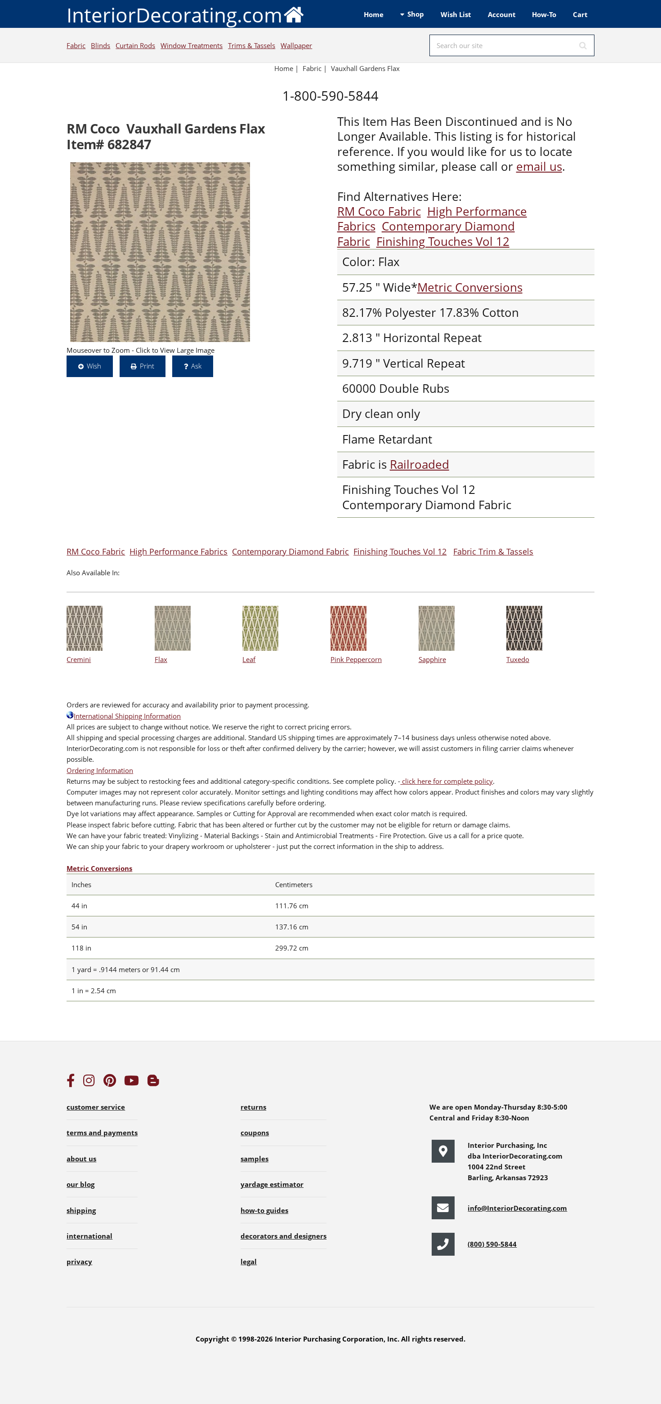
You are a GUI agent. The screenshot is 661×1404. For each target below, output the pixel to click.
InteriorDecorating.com (174, 14)
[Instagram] (89, 1082)
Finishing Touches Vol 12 (442, 241)
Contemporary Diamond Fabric (290, 551)
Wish (94, 365)
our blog (80, 1184)
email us (539, 166)
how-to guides (264, 1210)
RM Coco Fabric (379, 211)
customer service (96, 1106)
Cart (580, 14)
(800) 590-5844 (492, 1244)
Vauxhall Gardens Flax (365, 68)
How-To (544, 14)
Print (147, 365)
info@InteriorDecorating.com (517, 1208)
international (89, 1235)
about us (81, 1158)
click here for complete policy (446, 781)
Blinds (100, 45)
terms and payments (102, 1132)
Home (374, 14)
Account (502, 14)
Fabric (76, 45)
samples (254, 1158)
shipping (81, 1210)
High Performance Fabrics (179, 551)
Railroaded (419, 464)
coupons (255, 1132)
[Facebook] (71, 1082)
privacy (79, 1261)
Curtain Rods (135, 45)
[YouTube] (131, 1082)
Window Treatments (192, 45)
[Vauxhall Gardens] (160, 252)
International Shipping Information (127, 715)
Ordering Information (100, 770)
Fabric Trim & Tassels (493, 551)
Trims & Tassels (251, 45)
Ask (196, 365)
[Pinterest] (109, 1082)
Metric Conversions (470, 287)
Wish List (456, 14)
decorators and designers (283, 1235)
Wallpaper (296, 45)
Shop (415, 13)
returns (253, 1106)
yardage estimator (272, 1184)
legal (249, 1261)
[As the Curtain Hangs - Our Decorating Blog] (153, 1082)
